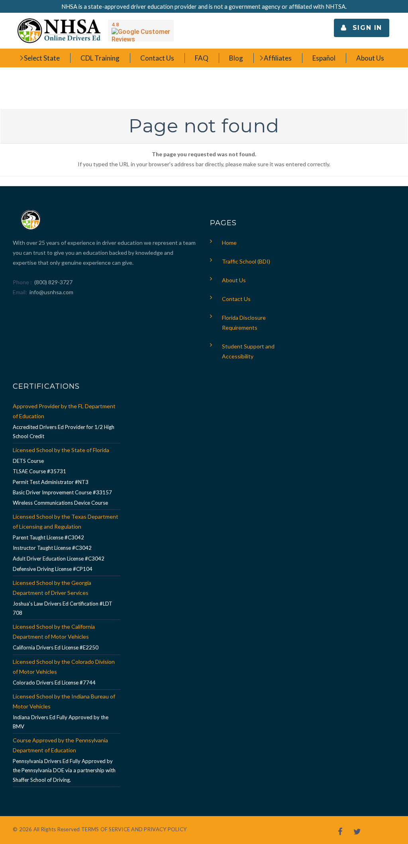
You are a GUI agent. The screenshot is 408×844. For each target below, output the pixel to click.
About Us (234, 280)
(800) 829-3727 (53, 282)
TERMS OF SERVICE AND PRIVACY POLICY (133, 829)
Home (229, 242)
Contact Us (236, 298)
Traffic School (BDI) (246, 261)
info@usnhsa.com (51, 292)
